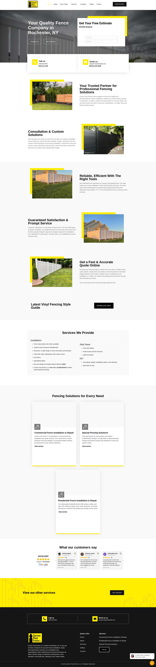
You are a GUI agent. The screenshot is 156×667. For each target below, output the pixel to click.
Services (74, 4)
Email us (94, 62)
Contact (99, 4)
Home (49, 4)
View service (39, 446)
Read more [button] (61, 567)
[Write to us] (95, 618)
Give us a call (43, 66)
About (55, 4)
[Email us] (85, 62)
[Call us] (35, 62)
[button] (64, 4)
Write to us (103, 618)
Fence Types (64, 4)
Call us (42, 61)
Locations (83, 4)
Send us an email (95, 66)
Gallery (92, 4)
